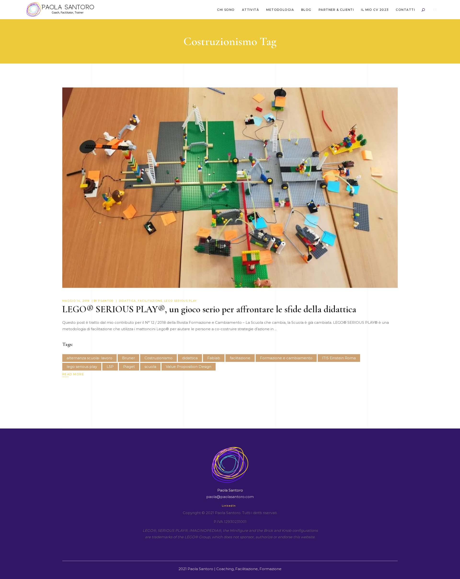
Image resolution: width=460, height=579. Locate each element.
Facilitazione (150, 300)
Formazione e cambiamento (286, 358)
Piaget (129, 366)
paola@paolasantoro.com (230, 496)
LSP (110, 366)
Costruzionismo (158, 358)
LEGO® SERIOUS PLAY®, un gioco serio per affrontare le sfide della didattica (209, 309)
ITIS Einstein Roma (339, 358)
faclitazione (240, 358)
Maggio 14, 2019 (76, 300)
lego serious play (82, 366)
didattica (190, 358)
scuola (150, 366)
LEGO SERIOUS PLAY (180, 300)
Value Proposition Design (188, 366)
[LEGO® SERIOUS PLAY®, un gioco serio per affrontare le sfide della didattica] (230, 187)
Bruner (128, 358)
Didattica (127, 300)
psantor (106, 300)
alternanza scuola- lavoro (89, 358)
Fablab (213, 358)
